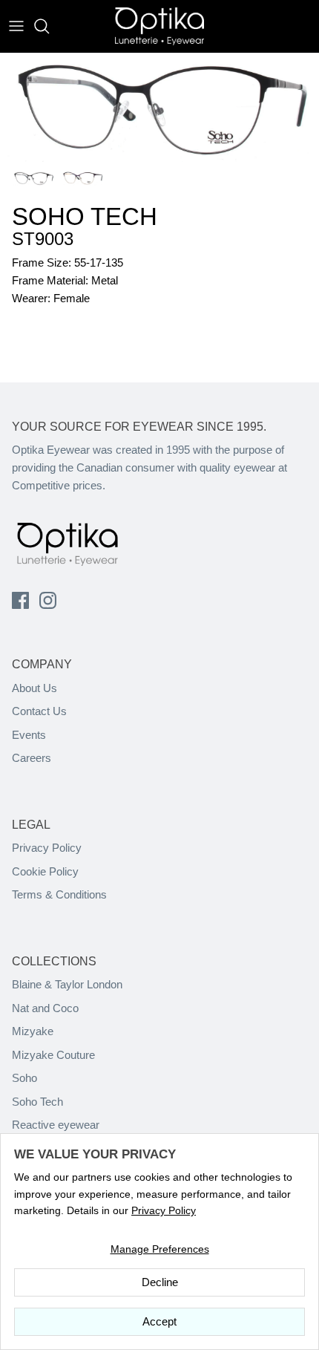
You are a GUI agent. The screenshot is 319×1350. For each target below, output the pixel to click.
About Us (34, 688)
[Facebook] (20, 600)
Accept (159, 1321)
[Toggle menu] (16, 26)
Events (29, 734)
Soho (24, 1078)
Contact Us (39, 711)
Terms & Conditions (59, 894)
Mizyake (32, 1031)
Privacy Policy (47, 847)
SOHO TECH (84, 216)
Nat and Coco (45, 1008)
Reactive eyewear (55, 1124)
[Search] (49, 26)
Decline (160, 1282)
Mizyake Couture (53, 1055)
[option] (159, 108)
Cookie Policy (45, 871)
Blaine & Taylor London (67, 984)
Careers (31, 757)
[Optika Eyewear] (159, 26)
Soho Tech (37, 1101)
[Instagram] (47, 600)
